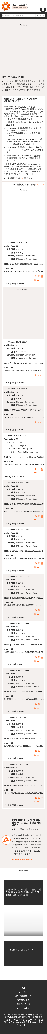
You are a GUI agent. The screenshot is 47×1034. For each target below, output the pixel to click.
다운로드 (38, 278)
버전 (32, 184)
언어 (42, 184)
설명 (37, 184)
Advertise (23, 992)
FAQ (22, 178)
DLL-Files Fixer (23, 1008)
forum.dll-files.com (21, 859)
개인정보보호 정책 (23, 996)
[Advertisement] (23, 50)
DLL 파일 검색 (40, 15)
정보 (23, 988)
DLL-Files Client (23, 1004)
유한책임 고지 (23, 1000)
